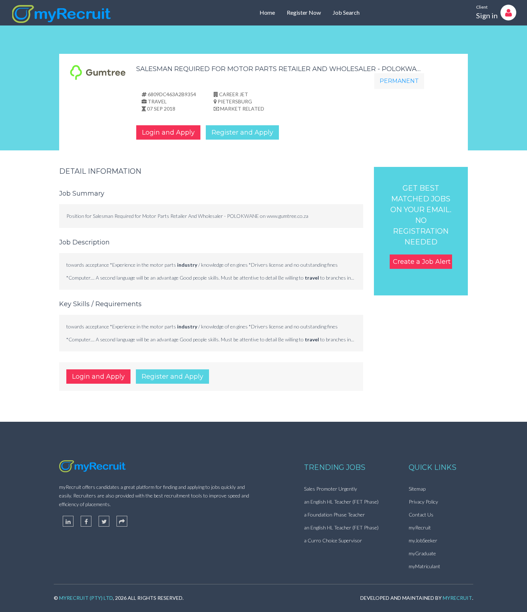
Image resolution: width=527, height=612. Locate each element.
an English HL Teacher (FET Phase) (341, 502)
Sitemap (417, 489)
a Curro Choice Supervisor (333, 540)
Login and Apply (168, 132)
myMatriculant (424, 566)
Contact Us (421, 514)
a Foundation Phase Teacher (334, 514)
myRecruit (420, 527)
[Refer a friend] (122, 521)
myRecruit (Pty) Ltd (86, 598)
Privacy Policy (423, 502)
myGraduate (422, 553)
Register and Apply (242, 132)
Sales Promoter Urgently (330, 489)
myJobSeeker (423, 540)
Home (267, 12)
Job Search (346, 12)
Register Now (304, 12)
